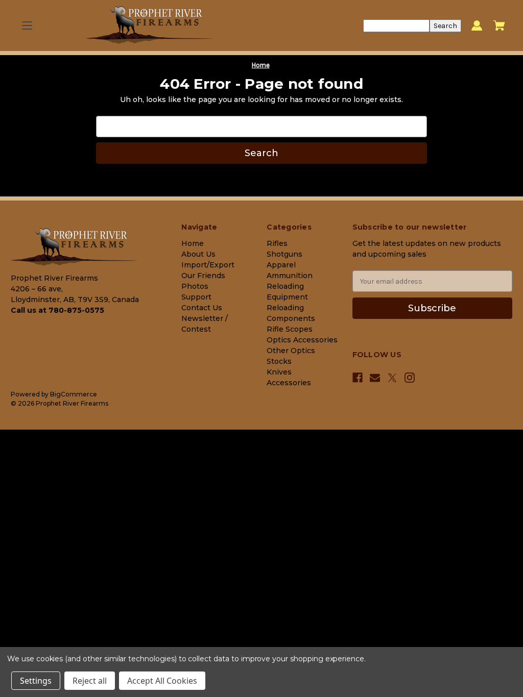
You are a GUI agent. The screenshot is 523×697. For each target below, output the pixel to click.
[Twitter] (392, 378)
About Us (198, 254)
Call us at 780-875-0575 (57, 310)
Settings (36, 680)
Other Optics (291, 350)
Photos (194, 286)
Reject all (90, 680)
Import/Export (207, 264)
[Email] (375, 377)
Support (196, 297)
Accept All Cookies (162, 680)
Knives (279, 372)
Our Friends (203, 275)
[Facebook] (357, 377)
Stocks (279, 361)
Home (192, 243)
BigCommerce (73, 394)
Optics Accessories (302, 339)
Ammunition (290, 275)
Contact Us (201, 307)
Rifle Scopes (290, 329)
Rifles (277, 243)
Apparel (281, 264)
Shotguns (284, 254)
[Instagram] (410, 377)
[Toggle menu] (27, 26)
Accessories (289, 382)
